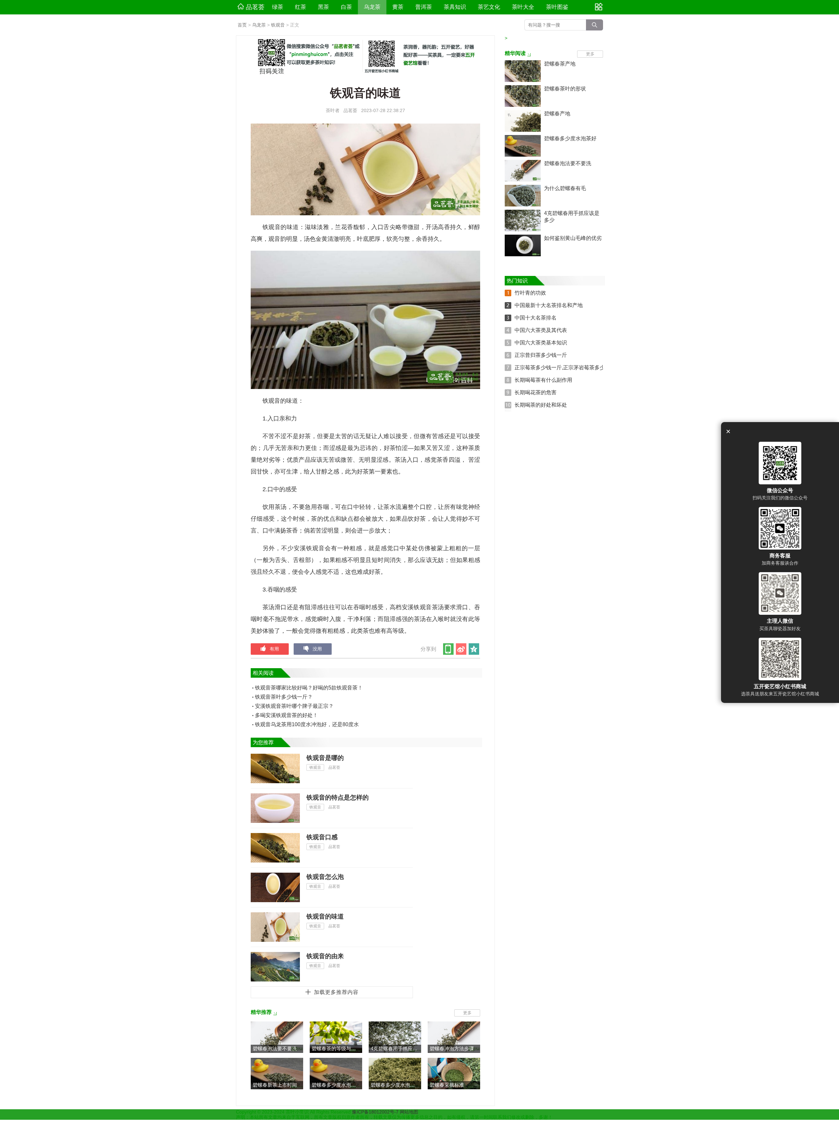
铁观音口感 (322, 837)
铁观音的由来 (325, 956)
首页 (242, 25)
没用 (317, 648)
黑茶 (323, 7)
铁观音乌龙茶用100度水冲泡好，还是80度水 (307, 724)
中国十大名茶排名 (535, 317)
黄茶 (397, 7)
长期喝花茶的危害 (535, 392)
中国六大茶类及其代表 (541, 330)
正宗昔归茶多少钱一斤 (541, 355)
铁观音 (278, 25)
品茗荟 (255, 7)
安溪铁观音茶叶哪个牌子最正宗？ (294, 706)
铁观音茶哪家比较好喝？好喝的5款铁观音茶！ (309, 687)
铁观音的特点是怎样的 (337, 797)
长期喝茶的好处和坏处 (541, 405)
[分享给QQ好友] (474, 649)
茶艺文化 (489, 7)
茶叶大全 (523, 7)
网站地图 (409, 1112)
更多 (467, 1012)
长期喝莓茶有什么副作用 (543, 380)
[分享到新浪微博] (461, 649)
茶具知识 (455, 7)
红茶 (300, 7)
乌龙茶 (372, 7)
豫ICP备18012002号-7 (376, 1112)
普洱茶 (423, 7)
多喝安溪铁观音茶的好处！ (286, 715)
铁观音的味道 (325, 916)
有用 (274, 648)
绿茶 (277, 7)
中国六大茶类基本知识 (541, 342)
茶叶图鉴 (557, 7)
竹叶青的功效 (530, 293)
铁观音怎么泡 (325, 876)
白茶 (346, 7)
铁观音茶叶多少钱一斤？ (284, 697)
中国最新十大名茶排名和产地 (549, 305)
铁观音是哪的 (325, 757)
